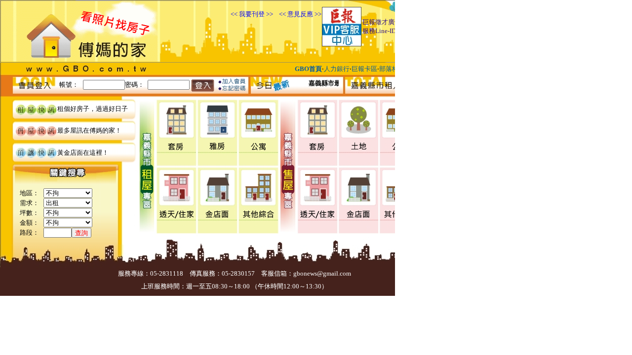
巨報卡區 (364, 68)
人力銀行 (337, 68)
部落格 (388, 68)
